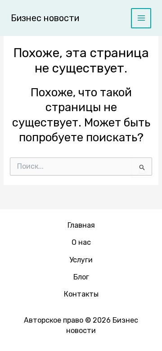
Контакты (81, 294)
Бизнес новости (45, 18)
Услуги (81, 260)
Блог (81, 277)
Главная (81, 225)
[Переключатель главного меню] (141, 18)
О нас (81, 242)
